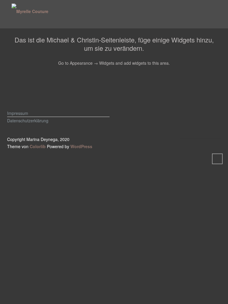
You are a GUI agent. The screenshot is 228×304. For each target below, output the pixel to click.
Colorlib (38, 146)
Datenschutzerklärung (27, 121)
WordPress (81, 146)
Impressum (17, 113)
